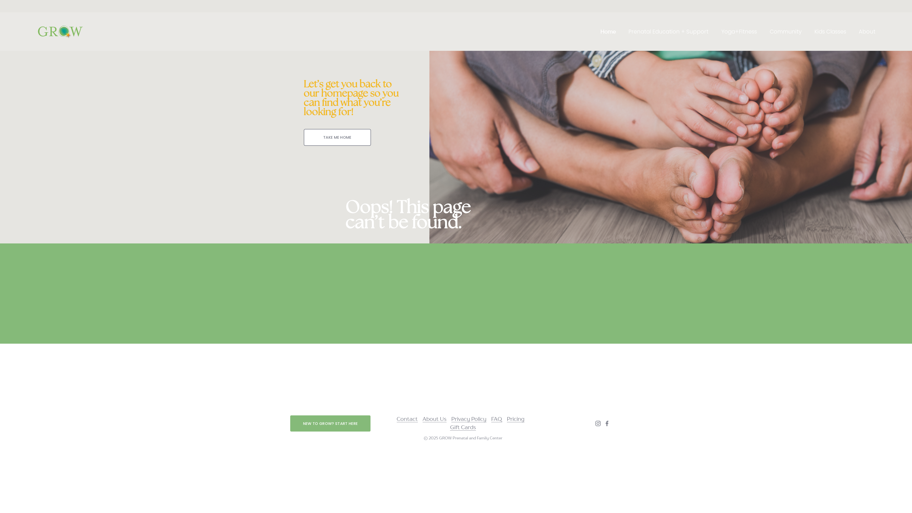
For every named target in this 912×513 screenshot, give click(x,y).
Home (608, 31)
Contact (407, 419)
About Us (434, 419)
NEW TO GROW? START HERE (330, 423)
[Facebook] (607, 423)
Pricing (515, 419)
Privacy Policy (468, 419)
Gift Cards (463, 427)
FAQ (496, 419)
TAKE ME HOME (337, 137)
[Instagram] (598, 423)
